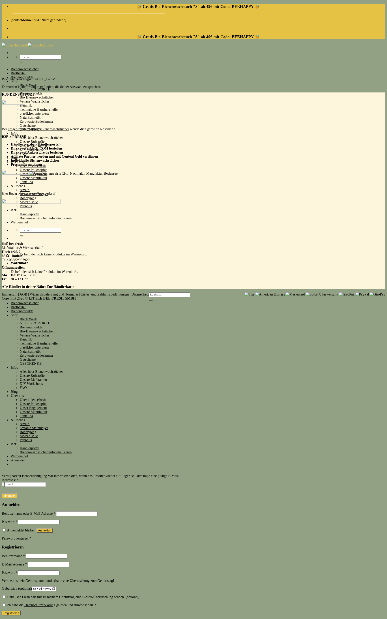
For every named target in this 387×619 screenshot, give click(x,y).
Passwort (9, 522)
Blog (14, 392)
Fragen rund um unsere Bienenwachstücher (38, 129)
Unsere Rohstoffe (32, 142)
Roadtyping (28, 198)
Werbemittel (19, 456)
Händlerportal (29, 448)
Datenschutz (140, 294)
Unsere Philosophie (33, 170)
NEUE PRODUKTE (35, 89)
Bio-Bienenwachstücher (37, 97)
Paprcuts (26, 440)
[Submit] (21, 62)
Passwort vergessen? (16, 538)
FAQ (23, 388)
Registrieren (11, 613)
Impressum (9, 294)
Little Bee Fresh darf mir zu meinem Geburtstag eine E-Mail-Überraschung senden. (72, 597)
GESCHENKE (31, 363)
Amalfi (25, 190)
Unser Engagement (33, 408)
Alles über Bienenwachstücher (41, 137)
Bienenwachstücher (25, 69)
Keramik (26, 105)
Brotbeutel (18, 73)
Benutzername (13, 556)
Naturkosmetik (30, 117)
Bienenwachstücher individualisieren (46, 452)
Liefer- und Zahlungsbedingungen (105, 294)
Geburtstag (17, 588)
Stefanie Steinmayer (34, 428)
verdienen (90, 156)
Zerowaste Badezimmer (36, 121)
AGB (23, 294)
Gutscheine (28, 125)
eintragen (9, 495)
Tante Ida (26, 416)
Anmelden (44, 530)
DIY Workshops (31, 384)
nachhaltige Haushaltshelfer (39, 109)
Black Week (28, 319)
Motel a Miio (29, 436)
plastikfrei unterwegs (34, 113)
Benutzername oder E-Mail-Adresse (28, 513)
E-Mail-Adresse (14, 564)
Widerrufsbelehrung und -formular (54, 294)
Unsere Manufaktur (33, 412)
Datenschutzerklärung (39, 605)
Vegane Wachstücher (34, 101)
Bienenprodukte (22, 311)
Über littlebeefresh (33, 400)
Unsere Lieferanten (33, 379)
